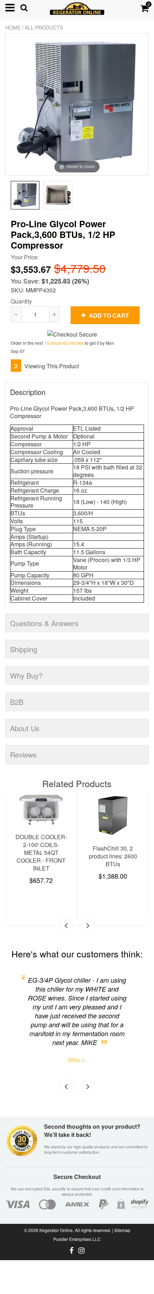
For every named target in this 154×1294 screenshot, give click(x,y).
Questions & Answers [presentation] (44, 623)
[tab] (77, 388)
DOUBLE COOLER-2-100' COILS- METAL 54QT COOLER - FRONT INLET (41, 852)
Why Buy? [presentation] (26, 675)
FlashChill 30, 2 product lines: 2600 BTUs (113, 856)
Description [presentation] (27, 392)
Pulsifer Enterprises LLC (77, 1239)
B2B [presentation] (16, 702)
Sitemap (122, 1230)
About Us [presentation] (24, 728)
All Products (44, 27)
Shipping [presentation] (23, 649)
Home (12, 27)
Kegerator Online (56, 1230)
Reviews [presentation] (23, 754)
